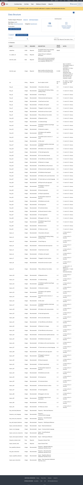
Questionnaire (34, 23)
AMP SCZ (56, 0)
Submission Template (66, 25)
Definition (50, 25)
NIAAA (69, 0)
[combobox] (64, 39)
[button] (16, 46)
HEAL (74, 0)
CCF (61, 0)
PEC (81, 0)
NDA (52, 0)
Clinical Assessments (18, 23)
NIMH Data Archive (4, 0)
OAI (64, 0)
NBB (77, 0)
